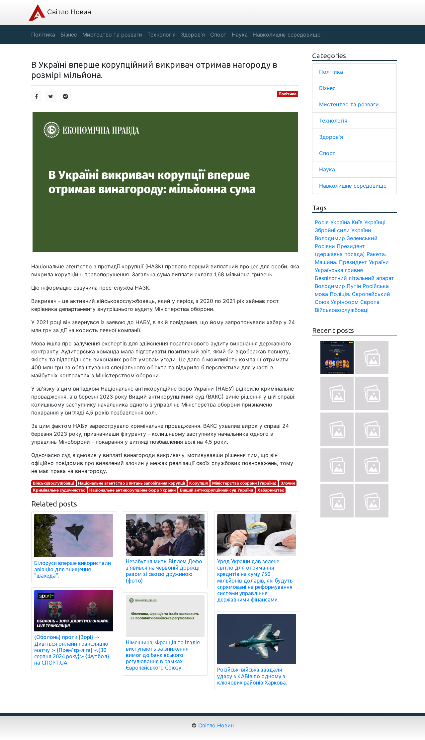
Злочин (288, 483)
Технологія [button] (161, 34)
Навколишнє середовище (352, 185)
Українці (374, 222)
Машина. (326, 262)
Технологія (333, 120)
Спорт (327, 153)
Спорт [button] (218, 34)
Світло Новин (68, 12)
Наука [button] (240, 34)
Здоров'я (331, 137)
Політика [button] (43, 34)
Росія (322, 222)
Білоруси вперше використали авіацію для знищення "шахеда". (72, 569)
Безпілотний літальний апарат (354, 278)
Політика (288, 93)
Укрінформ (345, 302)
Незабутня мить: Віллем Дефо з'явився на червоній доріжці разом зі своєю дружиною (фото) (164, 571)
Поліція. (340, 294)
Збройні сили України (343, 230)
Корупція (198, 483)
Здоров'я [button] (193, 34)
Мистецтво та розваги (349, 104)
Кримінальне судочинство (59, 490)
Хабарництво (270, 490)
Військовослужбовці (53, 483)
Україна (340, 222)
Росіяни (325, 246)
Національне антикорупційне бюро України (132, 490)
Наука (327, 169)
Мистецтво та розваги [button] (112, 34)
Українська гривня (339, 270)
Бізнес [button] (68, 34)
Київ (357, 222)
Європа (370, 302)
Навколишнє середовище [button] (286, 34)
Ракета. (376, 254)
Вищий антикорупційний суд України (216, 490)
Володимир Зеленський (346, 238)
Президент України (364, 262)
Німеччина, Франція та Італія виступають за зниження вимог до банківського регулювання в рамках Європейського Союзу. (163, 655)
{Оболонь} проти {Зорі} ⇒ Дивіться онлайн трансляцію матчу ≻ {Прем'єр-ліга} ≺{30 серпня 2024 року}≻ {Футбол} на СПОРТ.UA (71, 650)
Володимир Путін (338, 286)
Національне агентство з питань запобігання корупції (131, 483)
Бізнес (327, 88)
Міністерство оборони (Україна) (244, 483)
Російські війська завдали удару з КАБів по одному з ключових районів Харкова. (252, 676)
